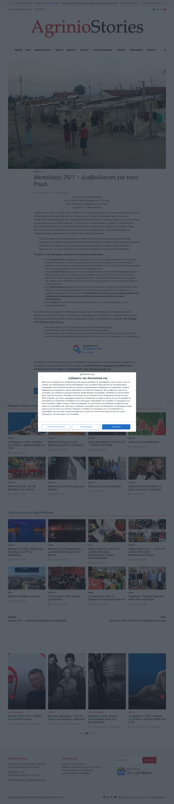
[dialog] (87, 402)
